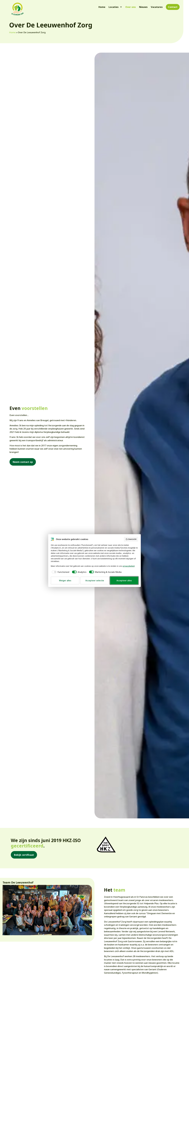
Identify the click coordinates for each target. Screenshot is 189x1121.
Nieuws (143, 6)
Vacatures (157, 6)
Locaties (114, 6)
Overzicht (132, 539)
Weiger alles (65, 580)
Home (101, 6)
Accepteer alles (124, 580)
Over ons (130, 6)
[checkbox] (60, 572)
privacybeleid (128, 566)
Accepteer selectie (94, 580)
